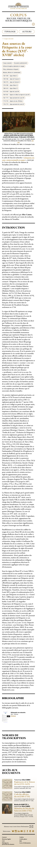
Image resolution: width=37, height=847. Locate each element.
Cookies (22, 837)
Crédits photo (23, 839)
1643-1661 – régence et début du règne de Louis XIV (16, 94)
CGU (3, 841)
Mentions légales (6, 839)
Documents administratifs (20, 63)
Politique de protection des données (8, 843)
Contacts (4, 837)
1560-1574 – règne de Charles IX (11, 82)
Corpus (18, 14)
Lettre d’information (25, 843)
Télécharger (13, 716)
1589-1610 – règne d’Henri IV (10, 88)
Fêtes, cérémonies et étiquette (10, 69)
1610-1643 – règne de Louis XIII (11, 91)
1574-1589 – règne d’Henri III (10, 85)
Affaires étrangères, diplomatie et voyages (13, 66)
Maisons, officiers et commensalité (11, 72)
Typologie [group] (10, 31)
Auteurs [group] (26, 31)
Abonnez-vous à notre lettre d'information (16, 826)
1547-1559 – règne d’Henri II (10, 76)
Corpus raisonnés (8, 39)
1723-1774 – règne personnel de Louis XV (13, 104)
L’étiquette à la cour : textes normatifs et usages (18, 158)
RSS (21, 841)
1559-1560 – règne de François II (11, 79)
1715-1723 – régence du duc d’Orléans (12, 101)
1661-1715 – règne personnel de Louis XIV (13, 98)
